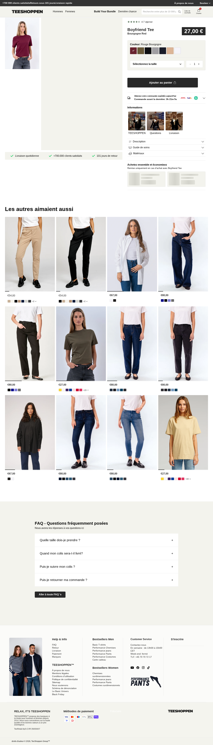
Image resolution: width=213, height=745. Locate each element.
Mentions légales (60, 673)
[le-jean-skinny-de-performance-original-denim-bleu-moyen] (70, 478)
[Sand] (170, 50)
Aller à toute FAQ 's (50, 594)
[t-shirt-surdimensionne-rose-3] (73, 390)
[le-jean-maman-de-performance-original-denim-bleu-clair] (118, 390)
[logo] (27, 11)
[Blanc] (177, 50)
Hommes (58, 11)
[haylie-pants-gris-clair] (26, 301)
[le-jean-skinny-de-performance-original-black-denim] (63, 478)
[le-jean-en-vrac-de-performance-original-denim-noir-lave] (172, 300)
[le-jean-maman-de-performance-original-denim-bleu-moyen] (121, 390)
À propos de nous (184, 3)
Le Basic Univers (60, 691)
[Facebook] (137, 667)
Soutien (204, 3)
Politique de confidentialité (65, 679)
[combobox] (159, 12)
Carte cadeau (99, 659)
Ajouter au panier (160, 82)
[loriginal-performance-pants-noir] (15, 301)
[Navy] (162, 50)
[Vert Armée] (140, 50)
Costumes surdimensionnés (106, 685)
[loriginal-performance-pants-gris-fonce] (29, 301)
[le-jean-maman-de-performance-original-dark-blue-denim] (111, 390)
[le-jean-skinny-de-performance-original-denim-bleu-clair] (67, 478)
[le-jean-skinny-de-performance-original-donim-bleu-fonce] (60, 478)
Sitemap (56, 682)
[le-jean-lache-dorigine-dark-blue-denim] (162, 300)
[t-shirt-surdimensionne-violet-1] (67, 390)
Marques (56, 657)
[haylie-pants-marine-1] (22, 301)
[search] (179, 12)
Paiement (56, 654)
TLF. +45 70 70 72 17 (141, 657)
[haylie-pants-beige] (9, 301)
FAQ (54, 644)
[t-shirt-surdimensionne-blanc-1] (63, 390)
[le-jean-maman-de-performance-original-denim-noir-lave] (124, 390)
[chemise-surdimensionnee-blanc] (111, 300)
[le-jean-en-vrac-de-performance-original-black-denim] (165, 300)
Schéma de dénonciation (64, 688)
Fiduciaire (115, 711)
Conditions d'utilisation (63, 676)
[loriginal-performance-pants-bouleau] (12, 301)
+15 (85, 390)
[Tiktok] (148, 667)
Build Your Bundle (105, 11)
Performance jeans (101, 650)
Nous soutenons (60, 685)
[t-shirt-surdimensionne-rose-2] (80, 390)
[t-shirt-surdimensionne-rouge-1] (77, 390)
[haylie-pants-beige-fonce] (19, 301)
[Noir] (148, 50)
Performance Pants (101, 654)
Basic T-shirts (99, 644)
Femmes (70, 11)
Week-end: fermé (139, 654)
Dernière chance (127, 11)
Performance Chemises (104, 647)
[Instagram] (143, 667)
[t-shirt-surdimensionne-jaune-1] (60, 390)
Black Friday (58, 694)
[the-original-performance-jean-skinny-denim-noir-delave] (73, 478)
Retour (55, 647)
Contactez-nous (138, 645)
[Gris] (155, 50)
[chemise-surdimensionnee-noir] (114, 300)
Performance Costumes (104, 657)
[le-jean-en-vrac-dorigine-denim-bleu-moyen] (169, 300)
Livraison (56, 650)
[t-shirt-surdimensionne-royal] (70, 390)
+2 (33, 301)
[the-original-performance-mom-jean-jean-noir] (114, 390)
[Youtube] (132, 667)
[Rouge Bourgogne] (133, 50)
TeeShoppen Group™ (40, 741)
